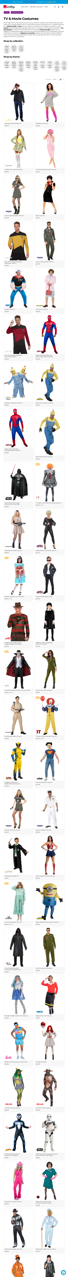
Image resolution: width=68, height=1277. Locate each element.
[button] (55, 79)
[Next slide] (62, 67)
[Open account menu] (59, 7)
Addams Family (12, 26)
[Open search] (55, 7)
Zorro (20, 26)
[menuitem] (46, 7)
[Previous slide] (6, 102)
